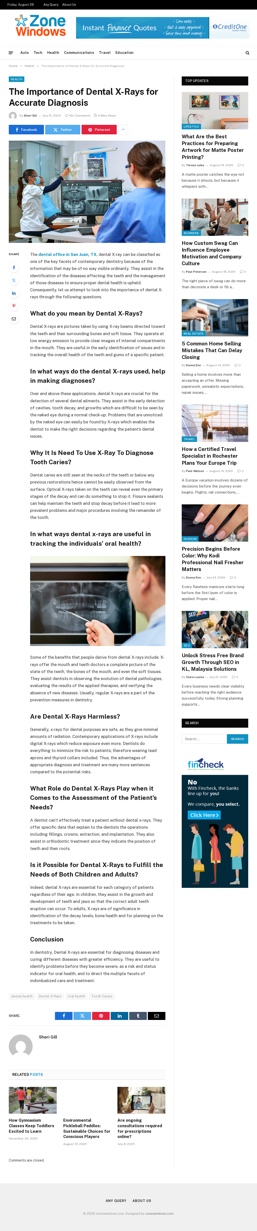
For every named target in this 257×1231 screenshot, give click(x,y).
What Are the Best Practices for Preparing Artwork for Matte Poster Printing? (213, 147)
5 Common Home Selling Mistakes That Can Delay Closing (212, 350)
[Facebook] (14, 267)
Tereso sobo (195, 165)
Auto (24, 53)
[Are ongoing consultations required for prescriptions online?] (141, 1100)
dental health (22, 996)
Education (124, 53)
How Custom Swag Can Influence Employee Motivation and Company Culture (211, 253)
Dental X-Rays (50, 996)
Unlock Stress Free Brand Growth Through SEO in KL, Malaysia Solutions (213, 662)
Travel (105, 53)
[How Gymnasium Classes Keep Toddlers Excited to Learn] (33, 1100)
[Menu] (11, 52)
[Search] (247, 52)
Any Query (50, 5)
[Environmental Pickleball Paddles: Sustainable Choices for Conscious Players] (87, 1100)
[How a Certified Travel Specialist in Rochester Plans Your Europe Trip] (215, 423)
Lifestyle (191, 126)
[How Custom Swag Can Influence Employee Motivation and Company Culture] (215, 217)
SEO (187, 645)
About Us (69, 5)
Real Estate (194, 333)
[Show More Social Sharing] (123, 129)
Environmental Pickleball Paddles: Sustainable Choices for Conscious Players (86, 1128)
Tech (38, 53)
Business (191, 233)
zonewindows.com (159, 1213)
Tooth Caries (101, 996)
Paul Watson (195, 471)
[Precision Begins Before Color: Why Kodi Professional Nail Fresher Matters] (215, 523)
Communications (79, 53)
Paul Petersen (196, 271)
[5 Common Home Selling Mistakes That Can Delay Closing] (215, 317)
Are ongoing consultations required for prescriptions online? (139, 1128)
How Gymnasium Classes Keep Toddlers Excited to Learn (31, 1126)
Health (53, 53)
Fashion (190, 538)
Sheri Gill (30, 115)
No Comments (80, 115)
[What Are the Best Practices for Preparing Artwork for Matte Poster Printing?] (215, 110)
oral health (76, 996)
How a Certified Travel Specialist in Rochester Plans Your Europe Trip (210, 456)
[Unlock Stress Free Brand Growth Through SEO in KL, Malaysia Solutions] (215, 629)
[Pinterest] (14, 306)
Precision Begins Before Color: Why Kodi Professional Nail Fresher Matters (212, 559)
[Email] (14, 319)
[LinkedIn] (14, 293)
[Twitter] (14, 280)
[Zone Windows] (42, 28)
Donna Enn (193, 365)
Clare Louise (195, 677)
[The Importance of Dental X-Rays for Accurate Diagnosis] (87, 192)
